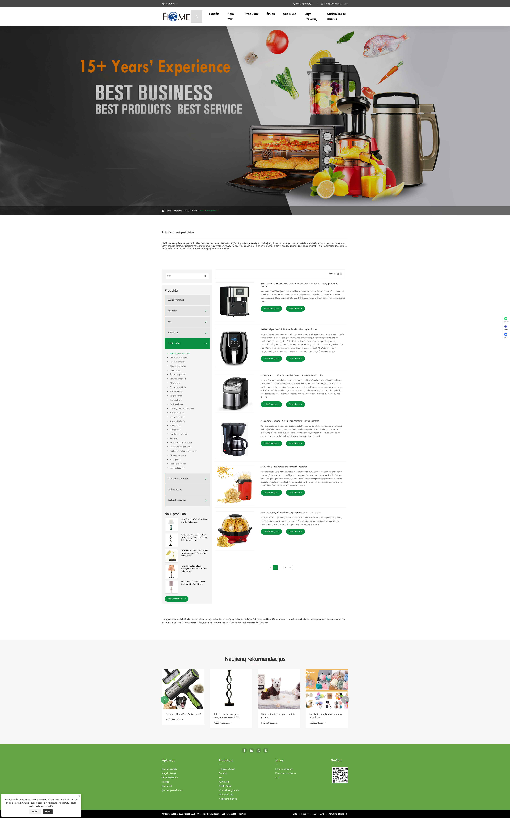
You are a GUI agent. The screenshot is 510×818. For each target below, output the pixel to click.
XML (322, 814)
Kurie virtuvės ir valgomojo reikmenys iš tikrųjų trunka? (227, 716)
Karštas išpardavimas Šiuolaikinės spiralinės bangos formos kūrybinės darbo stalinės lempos (194, 538)
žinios (271, 14)
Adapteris (174, 438)
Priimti (47, 811)
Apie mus (231, 16)
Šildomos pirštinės (178, 387)
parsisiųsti (290, 14)
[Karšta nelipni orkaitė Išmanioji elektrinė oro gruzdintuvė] (234, 347)
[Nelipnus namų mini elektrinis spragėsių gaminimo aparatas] (234, 530)
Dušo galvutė (176, 400)
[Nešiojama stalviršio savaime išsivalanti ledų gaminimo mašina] (234, 393)
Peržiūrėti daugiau (176, 599)
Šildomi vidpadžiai (177, 374)
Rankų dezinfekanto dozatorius (183, 451)
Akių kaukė (175, 383)
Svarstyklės (175, 459)
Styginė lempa (176, 396)
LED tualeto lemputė (179, 357)
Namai (168, 211)
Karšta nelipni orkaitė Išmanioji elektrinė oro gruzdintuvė (289, 329)
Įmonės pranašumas (172, 790)
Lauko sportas (175, 489)
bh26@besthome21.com (336, 4)
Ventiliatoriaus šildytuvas (181, 447)
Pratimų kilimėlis (177, 468)
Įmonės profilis (169, 769)
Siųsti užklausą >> (295, 308)
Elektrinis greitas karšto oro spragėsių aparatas (284, 467)
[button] (165, 700)
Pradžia (214, 14)
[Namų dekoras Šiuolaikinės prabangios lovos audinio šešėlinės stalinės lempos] (171, 571)
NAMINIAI (173, 332)
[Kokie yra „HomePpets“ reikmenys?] (279, 689)
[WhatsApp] (265, 750)
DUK (277, 778)
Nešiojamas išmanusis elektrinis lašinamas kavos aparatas (290, 421)
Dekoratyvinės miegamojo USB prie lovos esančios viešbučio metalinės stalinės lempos (194, 553)
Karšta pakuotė (176, 404)
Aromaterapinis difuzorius (181, 442)
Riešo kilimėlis (176, 391)
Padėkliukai (175, 425)
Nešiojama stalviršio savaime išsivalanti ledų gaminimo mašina (292, 375)
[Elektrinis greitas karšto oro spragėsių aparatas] (234, 485)
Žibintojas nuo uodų (178, 434)
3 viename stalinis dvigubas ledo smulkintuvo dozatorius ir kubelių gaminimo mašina (299, 285)
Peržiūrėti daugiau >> (271, 308)
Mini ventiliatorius (177, 417)
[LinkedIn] (251, 750)
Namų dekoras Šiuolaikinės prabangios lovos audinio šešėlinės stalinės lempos (194, 569)
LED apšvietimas (176, 300)
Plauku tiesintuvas (178, 366)
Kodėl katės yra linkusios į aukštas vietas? (183, 716)
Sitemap (305, 814)
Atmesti (35, 811)
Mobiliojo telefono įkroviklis (182, 408)
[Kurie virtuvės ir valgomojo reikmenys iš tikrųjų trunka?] (231, 689)
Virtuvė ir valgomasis (178, 478)
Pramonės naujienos (285, 773)
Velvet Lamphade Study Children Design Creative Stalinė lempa (193, 583)
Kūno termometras (178, 455)
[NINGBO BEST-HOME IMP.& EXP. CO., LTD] (176, 16)
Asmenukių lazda (177, 421)
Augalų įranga (169, 773)
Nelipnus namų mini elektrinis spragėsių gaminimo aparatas (290, 512)
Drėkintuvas (175, 430)
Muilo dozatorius (177, 413)
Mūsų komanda (170, 778)
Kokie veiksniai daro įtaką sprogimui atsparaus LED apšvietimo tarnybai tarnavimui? (325, 716)
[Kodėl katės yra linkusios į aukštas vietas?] (183, 689)
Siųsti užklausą (311, 16)
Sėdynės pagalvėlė (178, 379)
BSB (170, 321)
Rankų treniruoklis (178, 464)
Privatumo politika (336, 814)
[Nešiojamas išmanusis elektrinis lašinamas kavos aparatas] (234, 439)
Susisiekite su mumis (336, 16)
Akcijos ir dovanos (177, 500)
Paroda (165, 782)
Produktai (252, 14)
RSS (314, 814)
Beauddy (172, 311)
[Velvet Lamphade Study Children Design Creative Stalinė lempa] (171, 586)
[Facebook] (244, 750)
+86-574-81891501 (304, 4)
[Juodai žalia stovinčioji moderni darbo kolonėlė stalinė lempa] (171, 524)
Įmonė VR (167, 786)
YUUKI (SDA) (191, 211)
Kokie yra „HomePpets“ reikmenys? (278, 714)
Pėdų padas (175, 370)
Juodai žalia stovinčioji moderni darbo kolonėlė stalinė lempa (195, 520)
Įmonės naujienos (284, 769)
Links (295, 814)
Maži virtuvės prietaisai (209, 211)
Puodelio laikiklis (177, 362)
